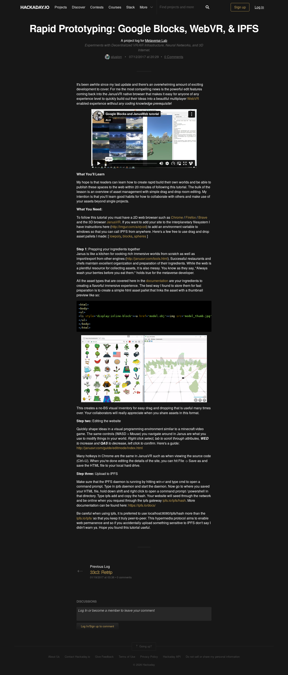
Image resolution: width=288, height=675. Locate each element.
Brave (202, 217)
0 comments (124, 577)
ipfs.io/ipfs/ (84, 518)
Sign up (240, 7)
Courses (115, 7)
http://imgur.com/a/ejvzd (128, 226)
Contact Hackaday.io (77, 657)
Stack (130, 7)
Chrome (177, 217)
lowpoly (115, 236)
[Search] (207, 7)
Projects (61, 7)
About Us (54, 657)
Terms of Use (127, 657)
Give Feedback (104, 657)
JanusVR (114, 222)
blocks (127, 236)
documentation (157, 280)
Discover (78, 7)
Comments (173, 56)
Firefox (191, 217)
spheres (140, 236)
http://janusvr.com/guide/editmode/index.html (110, 447)
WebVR (193, 98)
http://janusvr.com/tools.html (147, 258)
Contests (97, 7)
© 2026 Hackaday (144, 665)
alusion (116, 56)
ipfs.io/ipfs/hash (174, 500)
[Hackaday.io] (35, 7)
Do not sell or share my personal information (213, 657)
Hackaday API (172, 657)
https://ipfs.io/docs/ (142, 505)
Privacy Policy (149, 657)
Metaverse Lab (156, 40)
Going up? (145, 646)
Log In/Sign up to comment (97, 626)
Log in (259, 7)
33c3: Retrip (101, 572)
